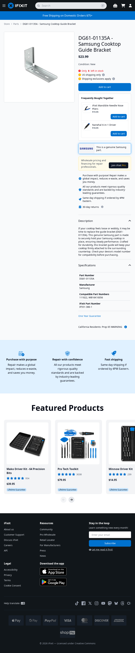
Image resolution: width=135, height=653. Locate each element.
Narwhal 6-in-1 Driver (104, 124)
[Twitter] (90, 603)
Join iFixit (118, 165)
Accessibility (10, 569)
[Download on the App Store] (53, 571)
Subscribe (110, 543)
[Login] (130, 5)
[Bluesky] (116, 603)
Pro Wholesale (47, 534)
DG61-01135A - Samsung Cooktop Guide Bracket (49, 23)
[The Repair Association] (129, 603)
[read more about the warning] (126, 327)
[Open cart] (123, 5)
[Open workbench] (115, 5)
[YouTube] (103, 603)
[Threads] (122, 603)
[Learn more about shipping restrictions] (103, 75)
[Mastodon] (110, 603)
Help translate (12, 603)
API (6, 550)
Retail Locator (47, 539)
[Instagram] (97, 603)
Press (43, 550)
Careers (8, 545)
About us (9, 529)
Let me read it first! (102, 549)
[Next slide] (71, 500)
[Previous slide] (64, 500)
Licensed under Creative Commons (76, 643)
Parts (16, 23)
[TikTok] (77, 603)
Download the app (52, 563)
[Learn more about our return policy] (102, 206)
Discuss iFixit (11, 539)
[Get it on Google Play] (53, 582)
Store (7, 23)
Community (46, 529)
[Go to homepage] (19, 6)
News (43, 555)
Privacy (8, 575)
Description (85, 221)
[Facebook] (83, 603)
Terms (7, 580)
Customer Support (14, 534)
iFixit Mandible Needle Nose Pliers (107, 107)
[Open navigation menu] (4, 5)
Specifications (87, 265)
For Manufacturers (50, 545)
